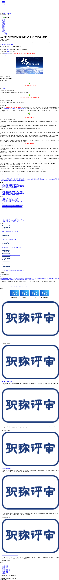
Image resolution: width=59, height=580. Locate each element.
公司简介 (5, 32)
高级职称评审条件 (15, 286)
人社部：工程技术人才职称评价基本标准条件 (7, 381)
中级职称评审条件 (9, 286)
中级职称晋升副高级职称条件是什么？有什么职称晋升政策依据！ (12, 205)
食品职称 (44, 278)
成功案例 (3, 11)
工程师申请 (15, 278)
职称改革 (32, 278)
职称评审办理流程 (27, 178)
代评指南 (3, 3)
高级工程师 (5, 53)
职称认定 (19, 286)
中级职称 (3, 28)
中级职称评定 (18, 180)
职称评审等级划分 (10, 179)
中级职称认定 (50, 179)
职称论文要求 (2, 278)
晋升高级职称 (5, 180)
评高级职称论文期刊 (15, 279)
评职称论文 (41, 278)
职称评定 (8, 53)
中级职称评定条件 (5, 571)
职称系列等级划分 (16, 179)
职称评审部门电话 (9, 178)
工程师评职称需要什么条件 (50, 278)
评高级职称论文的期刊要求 (23, 279)
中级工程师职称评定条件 (6, 570)
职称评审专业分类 (4, 179)
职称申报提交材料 (15, 178)
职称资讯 (3, 25)
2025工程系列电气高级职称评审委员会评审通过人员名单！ (11, 218)
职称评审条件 (23, 286)
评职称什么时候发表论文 (8, 279)
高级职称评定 (23, 180)
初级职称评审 (41, 179)
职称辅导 (3, 22)
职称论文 (3, 24)
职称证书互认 (9, 180)
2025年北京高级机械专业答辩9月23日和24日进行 (10, 221)
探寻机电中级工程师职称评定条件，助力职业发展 (10, 198)
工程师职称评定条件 (5, 567)
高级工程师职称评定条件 (6, 569)
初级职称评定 (14, 180)
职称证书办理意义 (39, 178)
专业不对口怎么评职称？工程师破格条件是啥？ (9, 187)
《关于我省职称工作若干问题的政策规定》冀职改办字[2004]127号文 (15, 108)
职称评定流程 (11, 278)
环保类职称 (23, 278)
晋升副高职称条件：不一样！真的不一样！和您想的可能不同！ (12, 207)
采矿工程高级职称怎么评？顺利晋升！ (8, 208)
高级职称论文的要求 (30, 279)
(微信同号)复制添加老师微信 (6, 44)
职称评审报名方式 (50, 178)
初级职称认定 (37, 179)
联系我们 (5, 34)
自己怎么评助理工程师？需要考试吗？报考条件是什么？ (8, 468)
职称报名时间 (6, 278)
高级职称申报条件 (5, 572)
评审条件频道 (8, 13)
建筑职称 (26, 278)
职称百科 (3, 26)
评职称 (4, 13)
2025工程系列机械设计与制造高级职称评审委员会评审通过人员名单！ (13, 220)
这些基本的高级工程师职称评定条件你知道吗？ (9, 199)
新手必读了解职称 (3, 178)
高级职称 (3, 29)
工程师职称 (8, 51)
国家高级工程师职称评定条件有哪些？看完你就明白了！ (11, 200)
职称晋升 (4, 88)
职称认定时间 (19, 278)
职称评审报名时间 (45, 178)
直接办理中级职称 (22, 179)
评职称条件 (4, 573)
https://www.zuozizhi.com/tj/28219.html (11, 285)
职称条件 (1, 564)
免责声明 (5, 33)
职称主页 (3, 1)
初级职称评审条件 (3, 286)
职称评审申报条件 (21, 178)
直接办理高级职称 (27, 179)
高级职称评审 (55, 179)
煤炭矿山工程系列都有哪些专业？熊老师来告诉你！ (10, 184)
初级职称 (3, 27)
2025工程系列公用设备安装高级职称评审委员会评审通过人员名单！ (13, 219)
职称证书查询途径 (33, 178)
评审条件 (3, 2)
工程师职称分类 (37, 278)
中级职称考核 (46, 179)
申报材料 (3, 23)
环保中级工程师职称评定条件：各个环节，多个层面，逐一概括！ (12, 201)
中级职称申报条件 (5, 565)
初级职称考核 (33, 179)
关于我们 (3, 31)
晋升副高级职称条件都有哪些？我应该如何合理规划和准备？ (12, 206)
